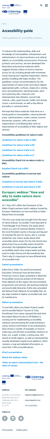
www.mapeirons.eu (32, 400)
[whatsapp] (21, 418)
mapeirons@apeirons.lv (34, 395)
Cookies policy (21, 430)
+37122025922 (31, 406)
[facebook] (5, 418)
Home (4, 24)
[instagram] (13, 418)
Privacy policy (7, 430)
